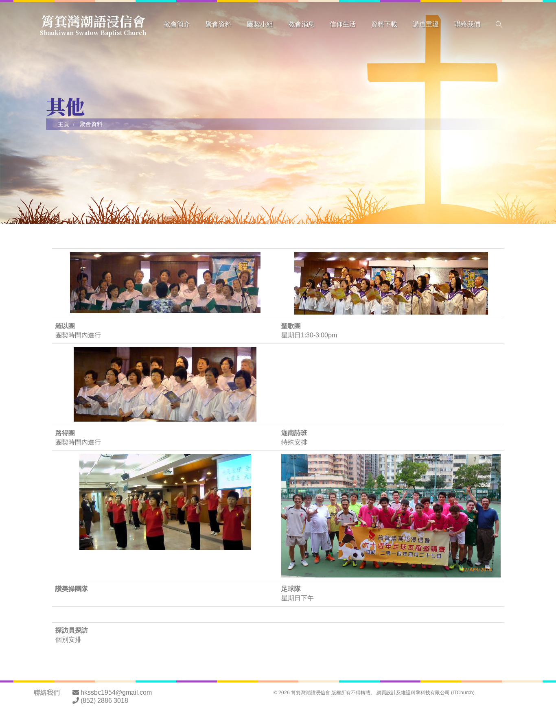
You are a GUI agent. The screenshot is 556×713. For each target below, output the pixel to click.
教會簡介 (177, 24)
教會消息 (302, 24)
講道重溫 (426, 24)
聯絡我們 (467, 24)
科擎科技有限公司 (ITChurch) (443, 693)
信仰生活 (343, 24)
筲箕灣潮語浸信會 (93, 23)
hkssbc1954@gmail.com (116, 692)
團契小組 (260, 24)
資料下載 (384, 24)
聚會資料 (219, 24)
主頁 (63, 124)
